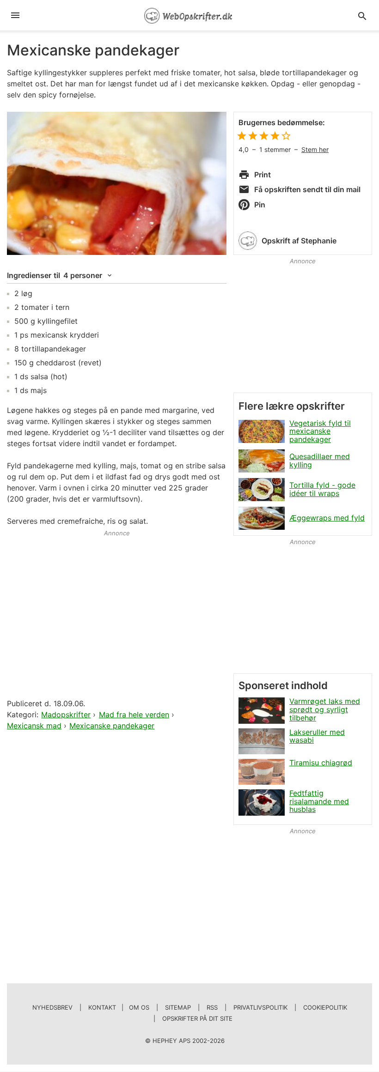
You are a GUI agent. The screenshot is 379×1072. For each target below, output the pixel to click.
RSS (212, 1007)
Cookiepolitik (325, 1007)
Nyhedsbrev (52, 1007)
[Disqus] (116, 851)
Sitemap (178, 1007)
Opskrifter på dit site (197, 1018)
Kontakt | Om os (118, 1007)
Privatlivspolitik (260, 1007)
